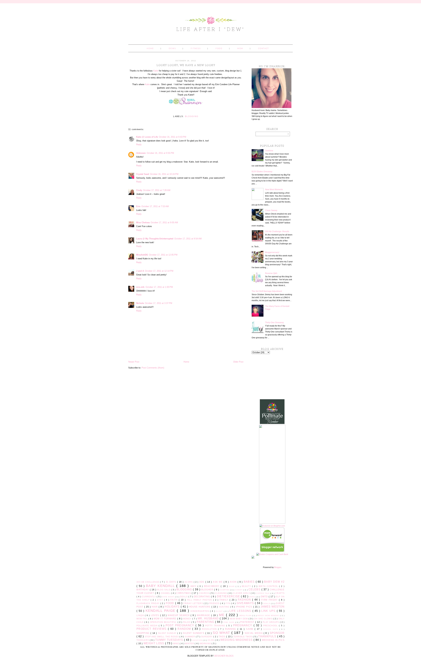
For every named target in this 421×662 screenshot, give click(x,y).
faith (174, 600)
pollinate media (147, 625)
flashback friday (148, 603)
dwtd (265, 596)
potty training (215, 625)
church (204, 593)
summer (190, 636)
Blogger (277, 567)
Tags (222, 636)
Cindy (139, 190)
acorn (189, 582)
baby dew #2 (274, 581)
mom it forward (165, 618)
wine (176, 643)
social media (254, 633)
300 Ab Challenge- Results (277, 231)
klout (220, 611)
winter (190, 643)
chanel (166, 593)
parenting (206, 622)
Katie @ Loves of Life (147, 137)
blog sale (164, 590)
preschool (271, 625)
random (185, 628)
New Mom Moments (274, 189)
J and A (140, 271)
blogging (191, 116)
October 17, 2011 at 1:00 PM (159, 287)
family (225, 600)
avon (233, 582)
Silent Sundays (194, 633)
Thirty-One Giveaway (274, 322)
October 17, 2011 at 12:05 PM (163, 255)
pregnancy (243, 625)
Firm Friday (270, 600)
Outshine (269, 150)
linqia (140, 615)
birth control (269, 586)
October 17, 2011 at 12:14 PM (159, 271)
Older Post (238, 362)
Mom (240, 48)
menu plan (245, 615)
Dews (172, 48)
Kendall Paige (161, 610)
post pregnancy (181, 625)
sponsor (277, 633)
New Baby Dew (239, 619)
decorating (202, 596)
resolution (210, 629)
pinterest (247, 622)
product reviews (152, 628)
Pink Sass (229, 622)
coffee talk (263, 593)
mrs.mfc (140, 287)
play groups (271, 622)
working (206, 643)
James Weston (273, 606)
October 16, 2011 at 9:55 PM (160, 153)
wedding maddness (237, 639)
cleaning (221, 593)
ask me (218, 582)
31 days (171, 582)
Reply (139, 144)
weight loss (154, 643)
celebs (254, 589)
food (170, 603)
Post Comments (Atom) (153, 367)
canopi (239, 590)
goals (267, 603)
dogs (252, 597)
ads (202, 582)
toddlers (143, 640)
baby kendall (161, 586)
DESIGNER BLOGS (224, 656)
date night (168, 597)
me (222, 615)
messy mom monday (268, 615)
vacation (197, 640)
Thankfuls (267, 636)
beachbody (212, 586)
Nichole (140, 303)
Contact (263, 48)
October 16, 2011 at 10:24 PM (164, 174)
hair (155, 607)
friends (214, 603)
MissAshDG (142, 255)
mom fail (142, 619)
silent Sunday (167, 633)
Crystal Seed (142, 174)
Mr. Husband (209, 618)
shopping (143, 633)
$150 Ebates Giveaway (262, 171)
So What (222, 633)
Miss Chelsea (143, 222)
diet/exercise (229, 596)
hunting (224, 607)
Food (219, 48)
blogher (207, 589)
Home (150, 48)
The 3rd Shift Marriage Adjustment (267, 291)
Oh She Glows (263, 619)
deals (184, 596)
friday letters (193, 603)
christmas (184, 593)
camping (225, 590)
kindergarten (200, 611)
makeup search (179, 615)
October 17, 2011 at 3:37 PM (158, 303)
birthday (143, 589)
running (231, 629)
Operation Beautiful (164, 622)
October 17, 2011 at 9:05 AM (164, 222)
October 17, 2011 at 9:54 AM (188, 238)
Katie (155, 70)
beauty (247, 586)
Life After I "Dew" (210, 29)
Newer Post (133, 362)
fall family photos (200, 600)
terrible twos (243, 636)
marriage (204, 615)
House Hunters (200, 607)
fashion (245, 599)
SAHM (250, 629)
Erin (138, 206)
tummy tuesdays (169, 639)
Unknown (141, 153)
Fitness (196, 48)
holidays (173, 606)
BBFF (194, 586)
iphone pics (244, 607)
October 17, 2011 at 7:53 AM (155, 206)
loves (155, 615)
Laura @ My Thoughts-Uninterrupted (154, 238)
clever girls (242, 593)
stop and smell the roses (162, 636)
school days (271, 629)
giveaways (246, 603)
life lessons (240, 610)
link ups (269, 610)
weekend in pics (273, 640)
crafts (280, 593)
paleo (187, 622)
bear (232, 586)
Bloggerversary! (272, 252)
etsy (160, 600)
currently (149, 596)
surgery (207, 636)
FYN (228, 603)
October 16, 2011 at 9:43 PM (172, 137)
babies (250, 581)
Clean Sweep (271, 210)
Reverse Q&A (271, 273)
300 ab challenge (148, 582)
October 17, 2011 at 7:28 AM (156, 190)
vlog (211, 640)
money (187, 619)
